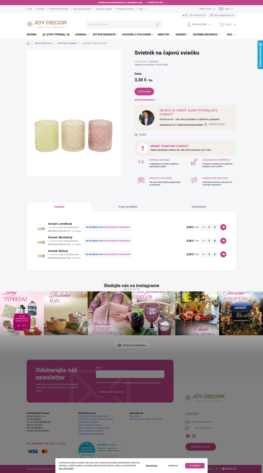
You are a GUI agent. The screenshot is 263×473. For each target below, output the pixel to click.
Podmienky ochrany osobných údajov (95, 419)
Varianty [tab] (59, 206)
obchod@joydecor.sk (201, 422)
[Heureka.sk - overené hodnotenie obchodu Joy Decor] (100, 450)
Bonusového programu (116, 227)
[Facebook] (188, 435)
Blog (141, 9)
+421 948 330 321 (203, 428)
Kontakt (40, 9)
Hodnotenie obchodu (59, 9)
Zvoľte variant (144, 91)
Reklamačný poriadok (88, 422)
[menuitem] (33, 34)
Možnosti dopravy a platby (90, 431)
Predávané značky (125, 9)
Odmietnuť (173, 465)
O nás (29, 9)
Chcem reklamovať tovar (89, 425)
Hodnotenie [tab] (199, 206)
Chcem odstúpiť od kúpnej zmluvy (94, 428)
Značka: (151, 65)
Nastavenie (151, 465)
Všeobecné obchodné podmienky (93, 416)
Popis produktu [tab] (128, 206)
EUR (227, 8)
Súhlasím (196, 465)
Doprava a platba (104, 9)
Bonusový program (82, 9)
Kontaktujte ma (217, 124)
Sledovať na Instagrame (134, 345)
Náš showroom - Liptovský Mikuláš (146, 419)
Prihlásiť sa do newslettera (111, 392)
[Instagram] (194, 435)
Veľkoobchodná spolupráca (91, 434)
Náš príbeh (135, 416)
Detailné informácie (144, 100)
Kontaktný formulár (200, 447)
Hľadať (157, 24)
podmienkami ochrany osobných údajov (141, 382)
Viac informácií (66, 468)
